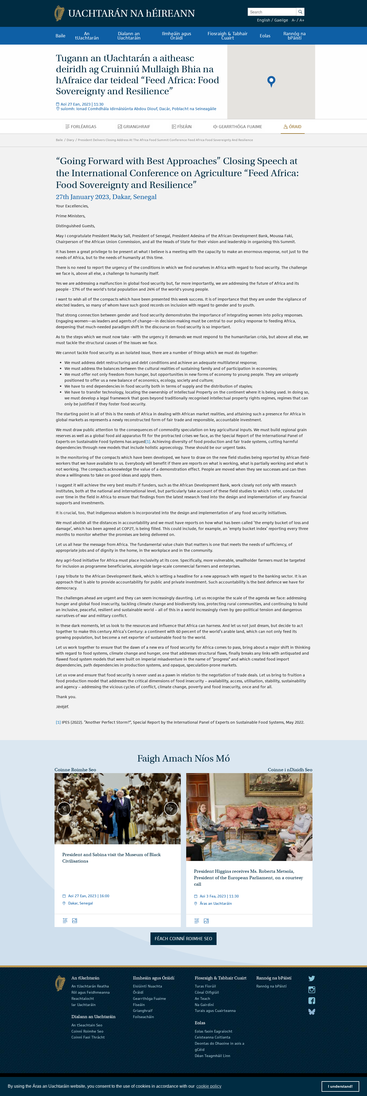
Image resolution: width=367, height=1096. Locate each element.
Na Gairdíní (204, 1004)
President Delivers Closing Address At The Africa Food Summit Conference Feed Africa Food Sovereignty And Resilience (165, 140)
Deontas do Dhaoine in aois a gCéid (219, 1046)
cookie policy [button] (208, 1086)
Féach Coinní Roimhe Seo (183, 939)
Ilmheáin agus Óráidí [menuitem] (176, 36)
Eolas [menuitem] (265, 36)
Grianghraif (142, 1010)
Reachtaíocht (82, 998)
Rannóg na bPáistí (271, 986)
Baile (59, 140)
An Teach (202, 998)
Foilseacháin (143, 1016)
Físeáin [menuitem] (186, 128)
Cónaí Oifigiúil (207, 992)
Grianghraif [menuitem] (138, 128)
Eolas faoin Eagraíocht (213, 1031)
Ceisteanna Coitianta (212, 1037)
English (263, 20)
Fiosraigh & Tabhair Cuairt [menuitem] (228, 36)
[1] (147, 441)
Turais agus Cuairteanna (215, 1010)
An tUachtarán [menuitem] (87, 36)
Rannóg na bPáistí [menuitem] (294, 36)
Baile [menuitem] (61, 36)
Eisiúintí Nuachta (147, 986)
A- (294, 20)
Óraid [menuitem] (296, 128)
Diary (70, 140)
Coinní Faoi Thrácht (88, 1037)
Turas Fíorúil (205, 986)
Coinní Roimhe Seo (87, 1031)
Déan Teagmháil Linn (212, 1055)
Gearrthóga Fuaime (149, 998)
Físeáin (139, 1004)
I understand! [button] (340, 1086)
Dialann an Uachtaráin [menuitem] (129, 36)
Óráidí (138, 992)
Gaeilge (281, 20)
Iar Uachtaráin (83, 1004)
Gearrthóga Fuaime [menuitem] (242, 128)
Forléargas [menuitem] (85, 128)
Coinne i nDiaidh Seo (290, 770)
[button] (271, 82)
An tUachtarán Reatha (90, 986)
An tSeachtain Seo (86, 1025)
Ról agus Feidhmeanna (90, 992)
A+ (302, 20)
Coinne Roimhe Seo (75, 770)
